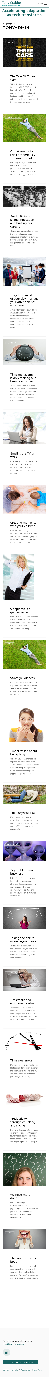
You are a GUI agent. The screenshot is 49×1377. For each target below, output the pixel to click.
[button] (42, 3)
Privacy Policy (37, 1370)
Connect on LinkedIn (10, 1370)
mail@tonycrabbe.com (14, 1344)
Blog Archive (25, 1370)
